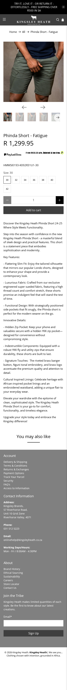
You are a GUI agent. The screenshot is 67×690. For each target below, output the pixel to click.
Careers (8, 580)
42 (7, 188)
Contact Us (10, 588)
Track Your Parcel (14, 477)
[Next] (43, 107)
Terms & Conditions (15, 465)
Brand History (12, 569)
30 (7, 179)
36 (34, 179)
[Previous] (24, 107)
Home (13, 32)
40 (52, 179)
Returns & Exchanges (16, 469)
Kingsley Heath (20, 652)
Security (8, 480)
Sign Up (33, 633)
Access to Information (16, 488)
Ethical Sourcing (13, 572)
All (23, 32)
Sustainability (12, 576)
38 (43, 179)
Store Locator (11, 584)
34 (25, 179)
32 (16, 179)
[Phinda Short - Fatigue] (33, 72)
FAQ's (7, 484)
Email (8, 616)
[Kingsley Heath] (33, 20)
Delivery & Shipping (15, 462)
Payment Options (14, 473)
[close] (63, 7)
